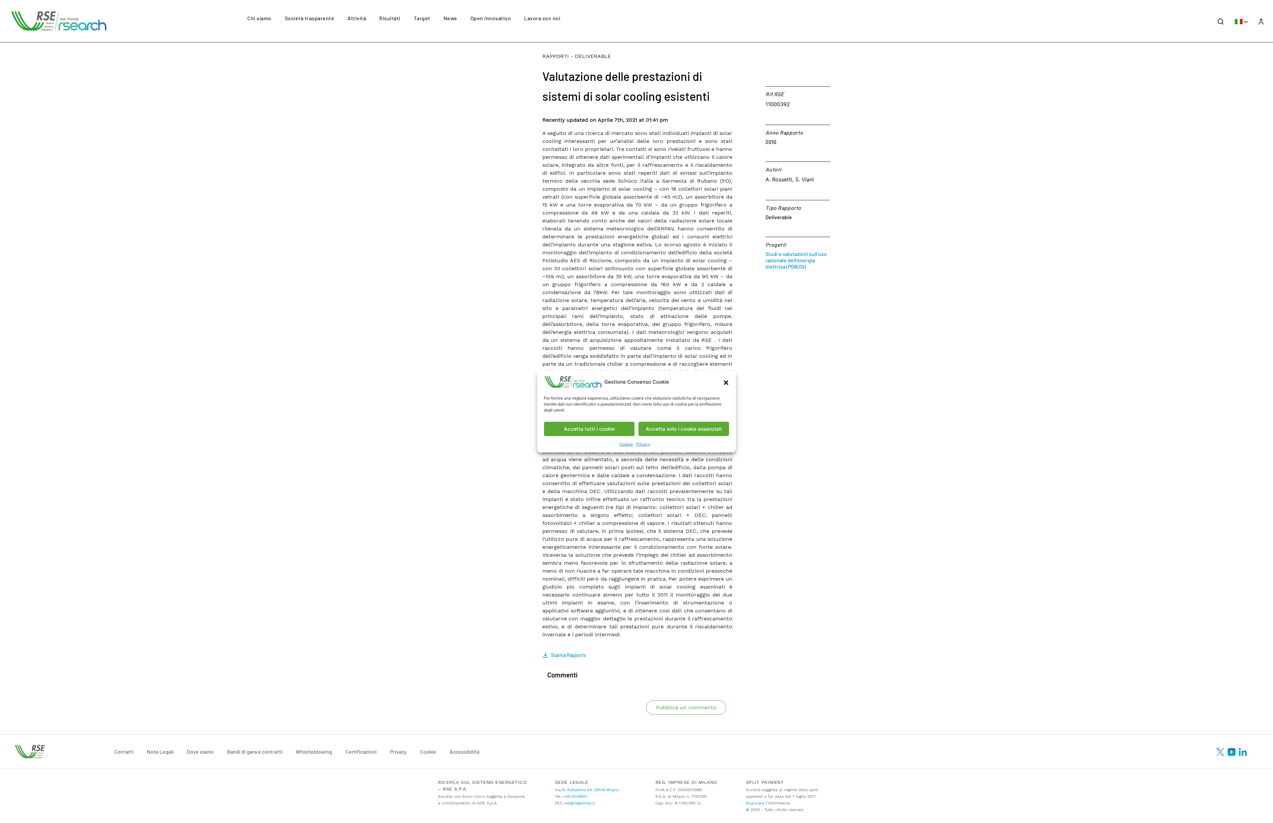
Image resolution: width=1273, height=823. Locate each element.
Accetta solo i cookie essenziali (684, 429)
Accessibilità (464, 751)
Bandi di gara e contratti (254, 751)
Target (422, 18)
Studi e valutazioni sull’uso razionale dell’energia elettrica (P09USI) (796, 260)
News (450, 18)
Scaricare (755, 803)
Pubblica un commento (686, 707)
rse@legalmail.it (579, 803)
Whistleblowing (314, 751)
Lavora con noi (542, 18)
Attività (356, 18)
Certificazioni (361, 751)
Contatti (124, 751)
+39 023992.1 (574, 796)
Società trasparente (309, 18)
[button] (726, 382)
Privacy (643, 444)
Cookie (626, 444)
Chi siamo (259, 18)
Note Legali (160, 751)
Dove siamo (200, 751)
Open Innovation (490, 18)
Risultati (389, 18)
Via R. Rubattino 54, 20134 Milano (587, 790)
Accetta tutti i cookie (589, 429)
